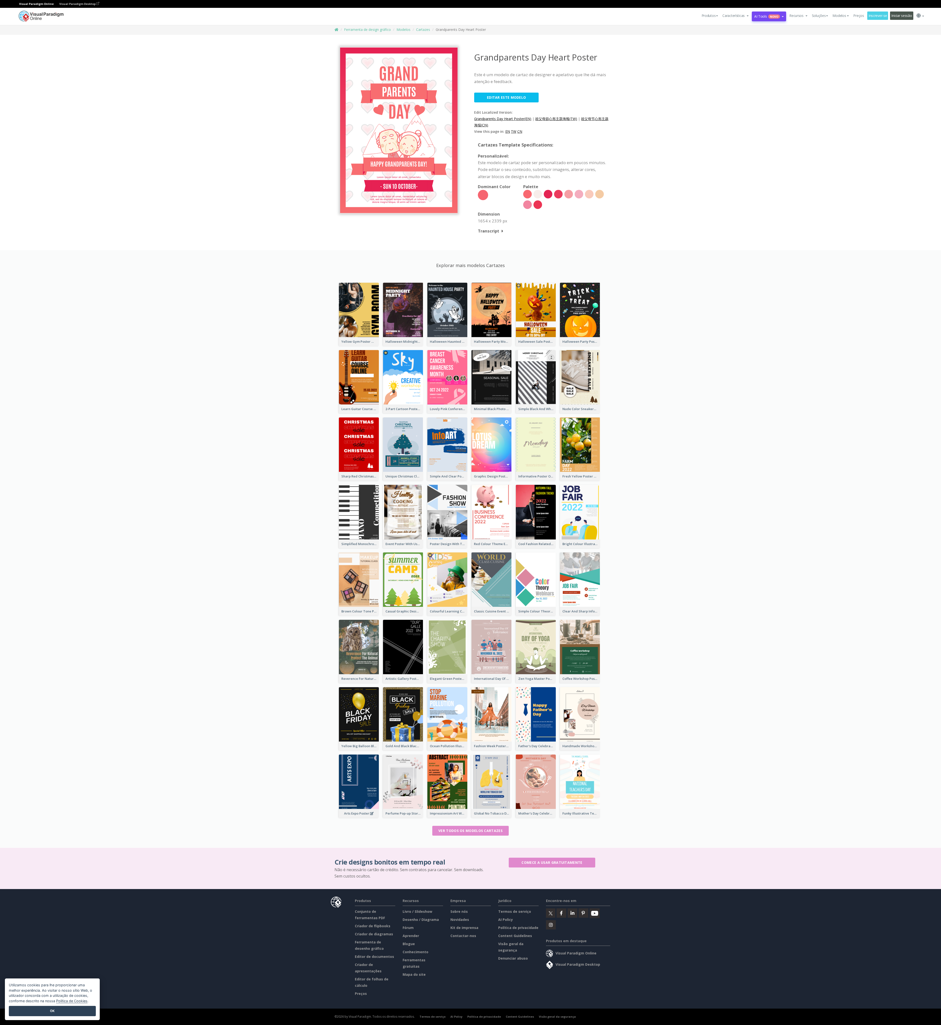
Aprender (411, 935)
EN (507, 131)
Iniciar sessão (901, 15)
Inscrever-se (877, 15)
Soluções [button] (819, 15)
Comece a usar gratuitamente (551, 862)
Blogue (409, 943)
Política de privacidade (518, 927)
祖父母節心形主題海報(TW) (556, 118)
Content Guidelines (515, 935)
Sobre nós (459, 911)
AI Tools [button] (766, 16)
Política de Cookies (71, 1001)
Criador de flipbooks (372, 926)
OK (52, 1011)
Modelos (403, 29)
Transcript (488, 231)
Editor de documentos (374, 956)
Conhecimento (415, 952)
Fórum (408, 927)
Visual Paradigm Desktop (77, 4)
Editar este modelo (506, 97)
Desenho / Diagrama (421, 919)
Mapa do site (414, 974)
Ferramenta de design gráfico (367, 29)
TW (513, 131)
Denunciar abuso (513, 958)
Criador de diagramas (374, 934)
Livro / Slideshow (417, 911)
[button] (735, 16)
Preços (858, 15)
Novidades (459, 919)
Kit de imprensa (464, 927)
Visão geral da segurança (557, 1016)
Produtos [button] (709, 15)
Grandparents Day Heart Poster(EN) (502, 118)
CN (519, 131)
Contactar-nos (463, 935)
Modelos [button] (839, 15)
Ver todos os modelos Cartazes (470, 830)
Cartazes (423, 29)
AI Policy (505, 919)
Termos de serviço (514, 911)
